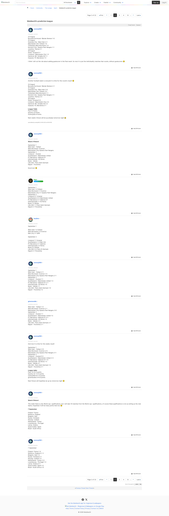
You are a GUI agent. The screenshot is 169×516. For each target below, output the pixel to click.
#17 (140, 300)
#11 (140, 27)
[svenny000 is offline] (30, 30)
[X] (86, 499)
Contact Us (94, 508)
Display (138, 25)
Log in (164, 2)
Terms (72, 508)
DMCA (101, 508)
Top (140, 484)
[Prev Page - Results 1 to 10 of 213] (106, 15)
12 (128, 15)
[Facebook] (83, 499)
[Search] (78, 2)
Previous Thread (80, 488)
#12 (140, 72)
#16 (140, 261)
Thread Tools (131, 25)
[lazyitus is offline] (30, 219)
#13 (140, 132)
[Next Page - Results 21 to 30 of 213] (133, 15)
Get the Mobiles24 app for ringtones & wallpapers (84, 503)
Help (67, 508)
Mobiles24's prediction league (40, 21)
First (101, 15)
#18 (140, 335)
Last (138, 15)
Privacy (87, 508)
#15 (140, 217)
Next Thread (89, 488)
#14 (140, 178)
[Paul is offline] (30, 181)
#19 (140, 391)
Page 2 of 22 (91, 15)
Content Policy (79, 508)
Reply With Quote (137, 67)
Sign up (155, 2)
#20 (140, 439)
